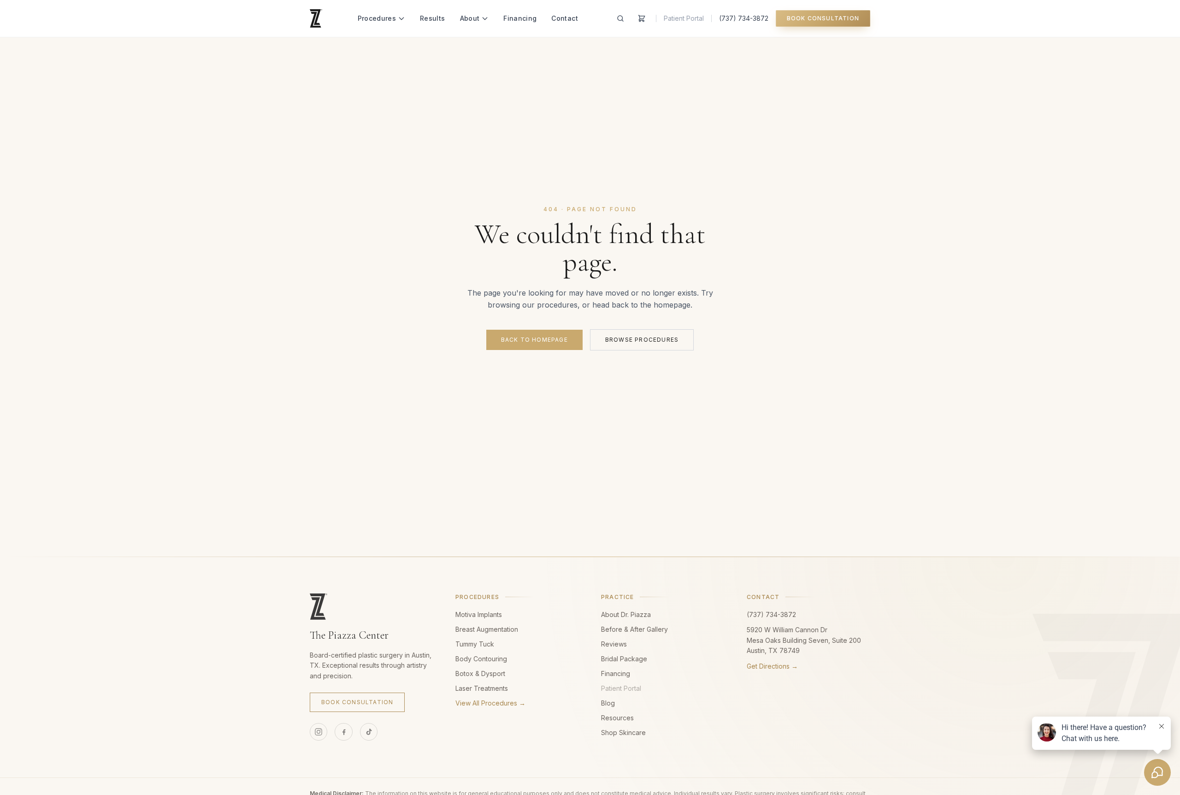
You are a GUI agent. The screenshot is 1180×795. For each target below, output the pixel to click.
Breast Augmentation (486, 629)
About (470, 18)
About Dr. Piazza (626, 614)
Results (432, 18)
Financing (520, 18)
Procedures (377, 18)
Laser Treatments (481, 688)
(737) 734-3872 (743, 18)
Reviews (614, 644)
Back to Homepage (534, 339)
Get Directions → (772, 666)
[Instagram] (318, 732)
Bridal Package (624, 659)
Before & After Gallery (634, 629)
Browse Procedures (641, 339)
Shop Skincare (623, 732)
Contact (564, 18)
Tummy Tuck (474, 644)
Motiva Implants (478, 614)
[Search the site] (620, 18)
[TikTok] (369, 732)
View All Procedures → (490, 703)
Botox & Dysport (480, 673)
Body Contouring (481, 659)
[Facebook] (343, 732)
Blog (608, 703)
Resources (617, 718)
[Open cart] (642, 18)
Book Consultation (823, 18)
